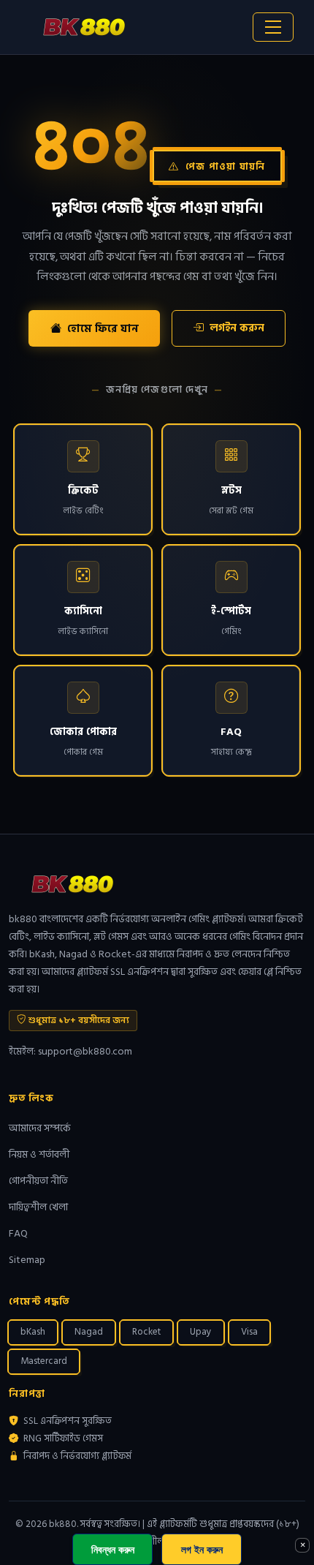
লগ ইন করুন (202, 1549)
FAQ (18, 1233)
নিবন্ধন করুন (112, 1549)
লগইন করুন (237, 328)
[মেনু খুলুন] (273, 27)
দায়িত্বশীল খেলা (38, 1207)
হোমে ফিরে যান (103, 329)
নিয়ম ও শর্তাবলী (39, 1154)
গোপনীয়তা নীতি (38, 1180)
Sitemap (27, 1259)
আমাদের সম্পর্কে (40, 1128)
